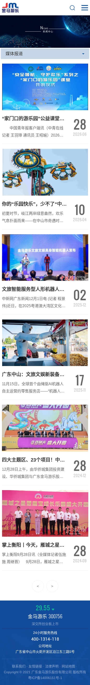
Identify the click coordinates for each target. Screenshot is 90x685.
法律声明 (52, 666)
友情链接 (35, 666)
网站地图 (68, 666)
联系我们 (18, 666)
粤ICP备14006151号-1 (45, 678)
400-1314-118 (45, 639)
